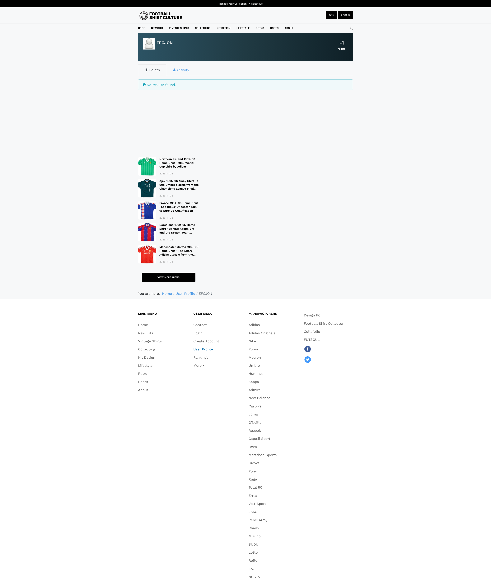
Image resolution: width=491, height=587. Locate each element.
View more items (168, 277)
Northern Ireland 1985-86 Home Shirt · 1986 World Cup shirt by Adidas (177, 162)
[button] (206, 365)
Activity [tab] (182, 70)
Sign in (345, 14)
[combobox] (351, 28)
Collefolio (257, 3)
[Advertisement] (168, 121)
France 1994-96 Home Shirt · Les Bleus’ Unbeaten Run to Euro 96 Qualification (178, 206)
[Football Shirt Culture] (161, 15)
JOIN (331, 14)
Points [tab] (154, 70)
